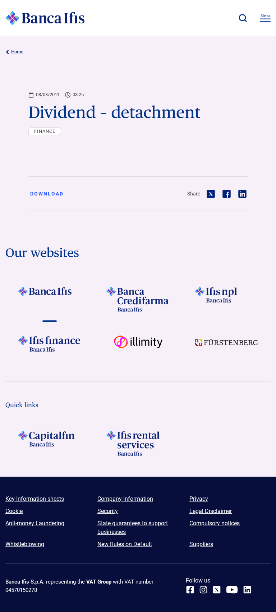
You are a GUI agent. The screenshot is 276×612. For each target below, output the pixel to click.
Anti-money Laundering (34, 523)
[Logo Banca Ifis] (44, 18)
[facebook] (190, 589)
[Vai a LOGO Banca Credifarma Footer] (138, 299)
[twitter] (216, 589)
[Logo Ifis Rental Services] (138, 443)
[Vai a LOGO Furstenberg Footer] (226, 348)
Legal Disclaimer (210, 511)
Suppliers (201, 544)
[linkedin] (247, 589)
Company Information (125, 498)
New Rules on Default (124, 544)
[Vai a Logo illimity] (138, 348)
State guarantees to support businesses (132, 527)
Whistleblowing (24, 544)
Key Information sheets (34, 498)
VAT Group (98, 582)
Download (47, 194)
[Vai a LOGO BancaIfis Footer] (49, 299)
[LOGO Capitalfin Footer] (49, 443)
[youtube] (232, 589)
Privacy (198, 498)
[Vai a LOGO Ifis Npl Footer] (226, 299)
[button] (242, 18)
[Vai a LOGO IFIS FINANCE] (49, 348)
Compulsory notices (214, 523)
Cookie (14, 511)
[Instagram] (203, 589)
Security (107, 511)
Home (17, 51)
